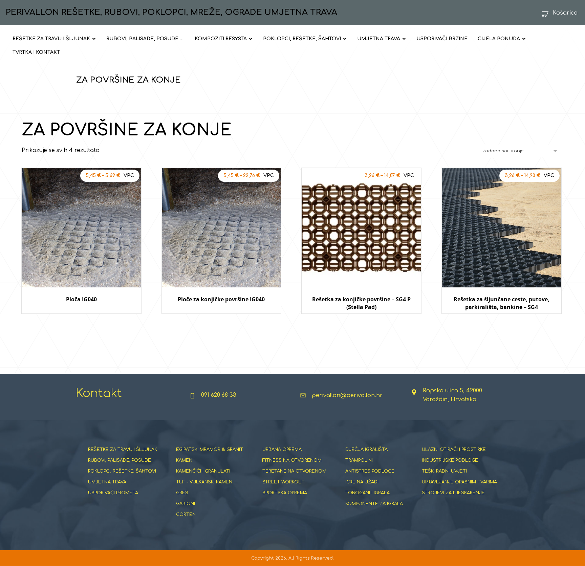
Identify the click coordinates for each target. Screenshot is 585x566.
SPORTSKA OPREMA (284, 493)
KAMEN (184, 460)
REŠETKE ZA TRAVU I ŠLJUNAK (122, 449)
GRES (182, 493)
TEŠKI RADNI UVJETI (444, 471)
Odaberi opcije (81, 320)
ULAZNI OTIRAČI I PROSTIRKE (454, 449)
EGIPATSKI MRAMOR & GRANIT (209, 449)
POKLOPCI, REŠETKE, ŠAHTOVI (122, 471)
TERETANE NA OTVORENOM (294, 471)
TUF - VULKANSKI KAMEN (204, 482)
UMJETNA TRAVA (107, 482)
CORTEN (186, 514)
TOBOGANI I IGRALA (367, 493)
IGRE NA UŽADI (361, 482)
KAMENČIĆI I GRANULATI (203, 471)
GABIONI (185, 503)
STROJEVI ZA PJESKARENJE (453, 493)
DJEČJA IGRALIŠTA (366, 449)
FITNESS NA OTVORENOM (292, 460)
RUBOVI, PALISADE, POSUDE (119, 460)
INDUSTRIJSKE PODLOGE (450, 460)
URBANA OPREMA (282, 449)
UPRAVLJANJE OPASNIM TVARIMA (459, 482)
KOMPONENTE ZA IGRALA (374, 503)
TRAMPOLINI (359, 460)
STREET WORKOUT (283, 482)
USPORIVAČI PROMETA (113, 493)
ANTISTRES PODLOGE (369, 471)
